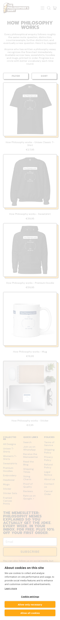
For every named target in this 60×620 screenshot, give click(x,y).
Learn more (11, 588)
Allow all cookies (30, 612)
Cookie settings (30, 596)
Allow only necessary (30, 604)
